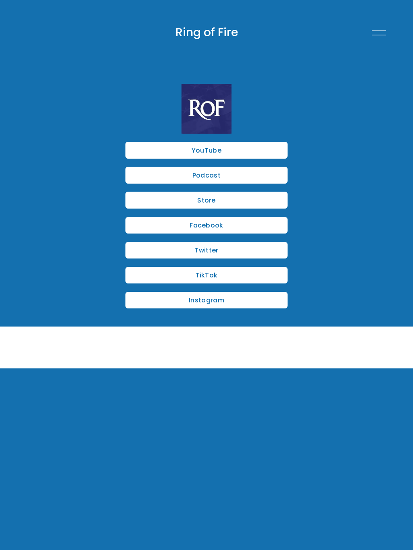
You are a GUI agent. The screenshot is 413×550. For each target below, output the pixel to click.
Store (206, 200)
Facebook (206, 225)
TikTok (207, 275)
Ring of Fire (206, 32)
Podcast (206, 175)
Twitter (206, 250)
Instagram (206, 300)
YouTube (206, 150)
